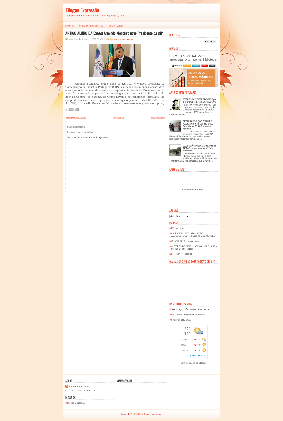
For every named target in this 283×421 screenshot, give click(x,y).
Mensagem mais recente (76, 117)
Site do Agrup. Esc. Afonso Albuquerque (190, 309)
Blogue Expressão (82, 10)
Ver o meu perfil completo (80, 391)
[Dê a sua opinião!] (70, 109)
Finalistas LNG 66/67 (181, 320)
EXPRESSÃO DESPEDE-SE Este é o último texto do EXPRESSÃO (199, 100)
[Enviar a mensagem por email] (66, 109)
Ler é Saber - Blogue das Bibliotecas (188, 314)
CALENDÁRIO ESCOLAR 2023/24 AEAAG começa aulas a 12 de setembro (199, 148)
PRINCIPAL (69, 25)
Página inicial (118, 117)
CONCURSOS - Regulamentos (185, 241)
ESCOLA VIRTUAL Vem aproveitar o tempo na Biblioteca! (193, 57)
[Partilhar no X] (74, 109)
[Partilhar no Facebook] (77, 109)
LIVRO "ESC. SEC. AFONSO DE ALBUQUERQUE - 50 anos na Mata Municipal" (193, 234)
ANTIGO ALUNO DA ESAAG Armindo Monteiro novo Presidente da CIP (114, 33)
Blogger (202, 363)
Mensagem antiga (158, 117)
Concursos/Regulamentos (91, 25)
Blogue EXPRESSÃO (79, 386)
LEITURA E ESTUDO (116, 25)
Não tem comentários (123, 39)
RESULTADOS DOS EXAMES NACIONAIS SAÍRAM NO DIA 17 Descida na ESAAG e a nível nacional (199, 125)
